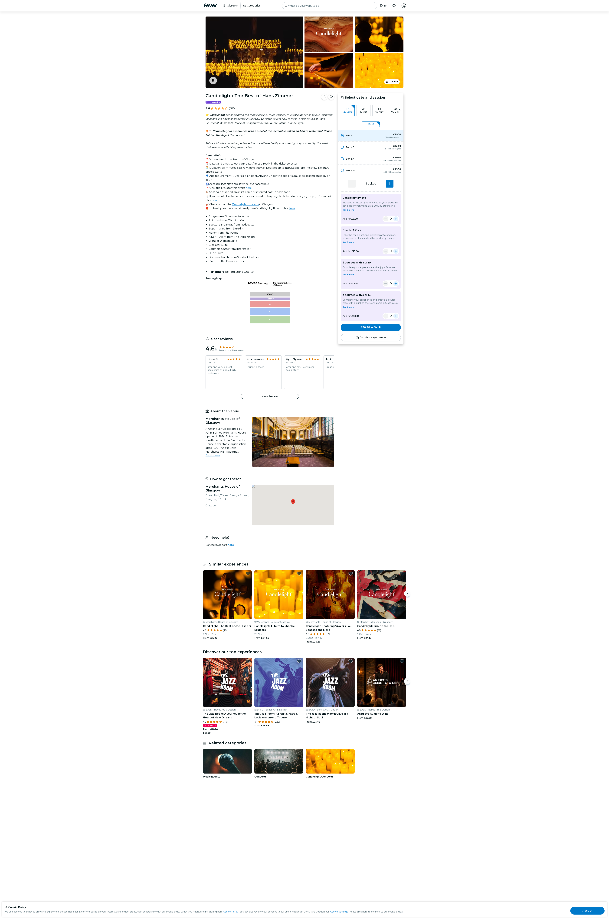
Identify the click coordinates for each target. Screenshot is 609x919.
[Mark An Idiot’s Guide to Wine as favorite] (402, 661)
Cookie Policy (230, 911)
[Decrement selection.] (352, 184)
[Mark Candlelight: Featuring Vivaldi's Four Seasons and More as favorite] (351, 574)
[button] (370, 135)
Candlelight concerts (245, 204)
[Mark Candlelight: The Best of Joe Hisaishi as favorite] (248, 574)
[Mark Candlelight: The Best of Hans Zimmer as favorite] (331, 97)
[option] (370, 135)
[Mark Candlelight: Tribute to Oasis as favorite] (402, 574)
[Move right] (407, 593)
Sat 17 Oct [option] (363, 110)
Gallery (394, 81)
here (249, 187)
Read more (213, 455)
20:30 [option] (371, 124)
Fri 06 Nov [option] (379, 110)
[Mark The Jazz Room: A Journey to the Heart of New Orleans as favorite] (248, 661)
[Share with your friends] (324, 97)
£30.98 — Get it (371, 327)
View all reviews (270, 396)
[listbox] (371, 110)
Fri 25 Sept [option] (348, 110)
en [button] (385, 5)
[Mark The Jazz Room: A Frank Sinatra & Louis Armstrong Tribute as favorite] (299, 661)
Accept (587, 910)
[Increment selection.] (389, 184)
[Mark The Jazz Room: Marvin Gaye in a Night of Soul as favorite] (351, 661)
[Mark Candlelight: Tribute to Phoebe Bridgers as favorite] (299, 574)
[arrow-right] (399, 110)
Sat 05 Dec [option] (395, 110)
